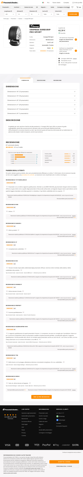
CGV (23, 427)
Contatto (66, 2)
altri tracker (14, 473)
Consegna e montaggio (63, 7)
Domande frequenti (61, 426)
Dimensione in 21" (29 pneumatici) (17, 105)
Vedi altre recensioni (41, 397)
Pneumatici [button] (5, 7)
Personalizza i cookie (64, 466)
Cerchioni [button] (17, 7)
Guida (52, 7)
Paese (23, 430)
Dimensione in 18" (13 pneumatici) (17, 91)
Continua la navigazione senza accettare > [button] (71, 452)
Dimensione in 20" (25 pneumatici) (17, 100)
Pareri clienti (56, 2)
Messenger (62, 420)
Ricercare (73, 14)
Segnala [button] (10, 196)
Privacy (24, 432)
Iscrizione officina (26, 421)
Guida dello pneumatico (28, 416)
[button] (23, 155)
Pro (48, 2)
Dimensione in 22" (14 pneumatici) (17, 109)
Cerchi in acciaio (43, 416)
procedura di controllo (28, 175)
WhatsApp (62, 416)
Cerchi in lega (42, 418)
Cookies (24, 435)
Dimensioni (25, 80)
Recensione (57, 80)
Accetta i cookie (64, 461)
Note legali (25, 424)
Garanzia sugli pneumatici (29, 413)
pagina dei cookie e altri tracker (32, 468)
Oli (37, 7)
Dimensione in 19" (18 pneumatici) (17, 96)
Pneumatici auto (43, 413)
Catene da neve (28, 7)
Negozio (43, 7)
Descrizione (41, 80)
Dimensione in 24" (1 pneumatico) (17, 113)
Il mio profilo (78, 2)
